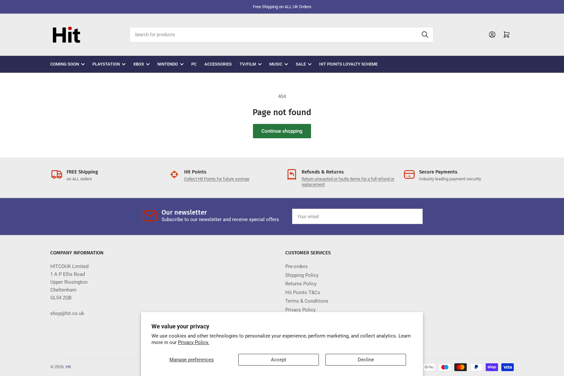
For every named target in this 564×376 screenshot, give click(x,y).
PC (193, 64)
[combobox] (281, 34)
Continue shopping (282, 131)
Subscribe (402, 216)
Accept (278, 360)
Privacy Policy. (193, 342)
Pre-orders (296, 266)
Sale (301, 64)
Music (275, 64)
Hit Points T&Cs (302, 292)
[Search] (425, 34)
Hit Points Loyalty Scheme (348, 64)
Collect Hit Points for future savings (216, 178)
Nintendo (167, 64)
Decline (366, 360)
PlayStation (106, 64)
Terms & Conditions (306, 301)
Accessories (218, 64)
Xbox (138, 64)
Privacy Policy (300, 310)
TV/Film (248, 64)
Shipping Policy (302, 275)
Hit (68, 366)
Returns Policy (301, 284)
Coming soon (64, 64)
